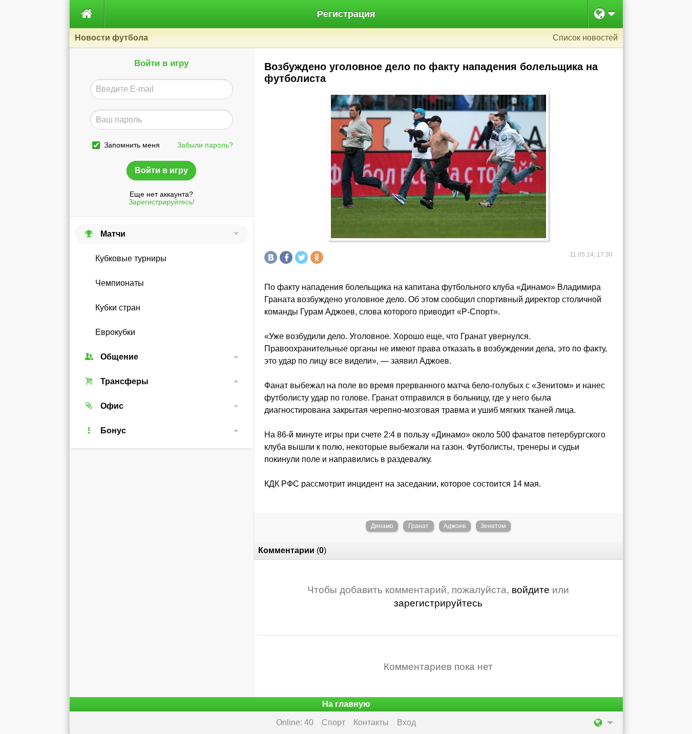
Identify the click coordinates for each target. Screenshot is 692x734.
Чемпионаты (119, 283)
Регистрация (346, 14)
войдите (531, 589)
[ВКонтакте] (272, 257)
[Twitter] (302, 257)
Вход (406, 722)
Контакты (371, 722)
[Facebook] (287, 257)
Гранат (418, 526)
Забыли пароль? (205, 145)
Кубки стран (117, 307)
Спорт (333, 722)
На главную (346, 704)
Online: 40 (294, 722)
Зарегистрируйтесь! (162, 202)
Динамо (382, 526)
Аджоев (455, 526)
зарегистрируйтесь (438, 603)
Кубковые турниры (130, 258)
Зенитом (493, 526)
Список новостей (585, 37)
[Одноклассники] (318, 257)
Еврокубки (115, 332)
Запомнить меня (132, 145)
